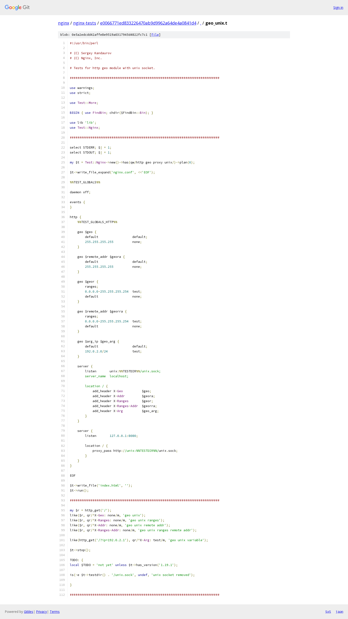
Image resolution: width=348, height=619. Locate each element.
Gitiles (28, 611)
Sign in (338, 7)
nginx (63, 23)
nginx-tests (84, 23)
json (339, 611)
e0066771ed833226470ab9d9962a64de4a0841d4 (148, 23)
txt (328, 611)
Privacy (41, 611)
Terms (55, 611)
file (155, 35)
